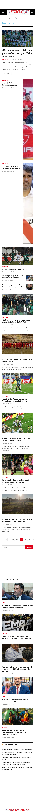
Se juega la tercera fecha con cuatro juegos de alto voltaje (11, 85)
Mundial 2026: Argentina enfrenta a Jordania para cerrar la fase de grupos (16, 400)
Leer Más (7, 73)
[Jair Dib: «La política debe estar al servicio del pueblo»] (17, 685)
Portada (4, 18)
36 (26, 539)
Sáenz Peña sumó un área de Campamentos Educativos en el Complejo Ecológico (14, 732)
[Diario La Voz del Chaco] (18, 12)
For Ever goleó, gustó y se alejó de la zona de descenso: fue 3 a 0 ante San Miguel (12, 278)
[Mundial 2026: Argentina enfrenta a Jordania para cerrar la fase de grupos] (17, 383)
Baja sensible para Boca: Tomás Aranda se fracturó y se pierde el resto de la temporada (13, 287)
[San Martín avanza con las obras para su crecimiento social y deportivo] (17, 504)
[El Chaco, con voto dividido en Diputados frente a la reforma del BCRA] (17, 591)
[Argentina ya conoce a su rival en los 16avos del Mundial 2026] (17, 423)
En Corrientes (10, 744)
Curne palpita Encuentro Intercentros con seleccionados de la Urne (16, 481)
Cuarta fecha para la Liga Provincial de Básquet (17, 749)
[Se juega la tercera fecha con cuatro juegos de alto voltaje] (28, 119)
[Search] (32, 12)
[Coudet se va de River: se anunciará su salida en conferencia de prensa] (28, 203)
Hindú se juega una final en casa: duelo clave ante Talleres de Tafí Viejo (16, 321)
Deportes (10, 18)
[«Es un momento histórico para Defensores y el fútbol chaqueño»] (17, 38)
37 (30, 539)
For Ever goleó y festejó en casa (14, 269)
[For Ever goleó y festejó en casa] (17, 256)
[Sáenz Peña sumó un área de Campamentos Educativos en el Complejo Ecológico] (17, 716)
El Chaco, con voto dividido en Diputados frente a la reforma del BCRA (17, 607)
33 (13, 539)
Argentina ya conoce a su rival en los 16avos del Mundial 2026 (16, 440)
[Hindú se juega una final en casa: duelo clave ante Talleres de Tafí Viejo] (17, 304)
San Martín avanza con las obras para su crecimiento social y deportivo (17, 521)
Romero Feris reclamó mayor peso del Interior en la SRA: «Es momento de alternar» (17, 669)
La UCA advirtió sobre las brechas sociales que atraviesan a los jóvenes (16, 637)
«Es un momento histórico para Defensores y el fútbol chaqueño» (17, 53)
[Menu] (3, 12)
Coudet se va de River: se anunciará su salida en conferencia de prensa (11, 169)
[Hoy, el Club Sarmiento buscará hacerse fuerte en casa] (17, 344)
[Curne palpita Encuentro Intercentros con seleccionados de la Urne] (17, 464)
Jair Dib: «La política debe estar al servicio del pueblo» (15, 701)
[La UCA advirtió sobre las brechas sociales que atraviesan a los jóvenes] (17, 622)
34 (17, 539)
